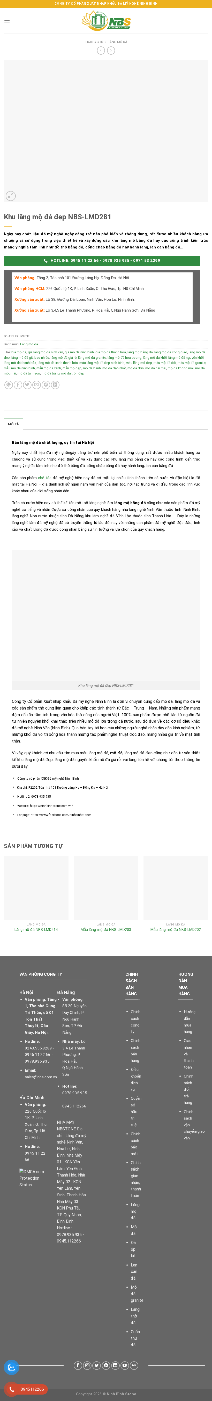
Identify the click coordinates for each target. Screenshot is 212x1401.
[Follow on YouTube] (124, 1365)
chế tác (44, 478)
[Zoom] (11, 196)
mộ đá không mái (181, 368)
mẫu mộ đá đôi (165, 363)
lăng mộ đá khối (155, 358)
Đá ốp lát (133, 1249)
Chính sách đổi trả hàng (188, 1089)
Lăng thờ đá (135, 1316)
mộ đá (116, 752)
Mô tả (13, 424)
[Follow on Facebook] (78, 1365)
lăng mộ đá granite (92, 358)
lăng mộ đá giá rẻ (64, 358)
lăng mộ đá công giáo (170, 352)
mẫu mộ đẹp (72, 368)
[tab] (13, 424)
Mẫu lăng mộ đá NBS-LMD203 (106, 930)
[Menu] (7, 20)
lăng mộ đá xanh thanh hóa (58, 363)
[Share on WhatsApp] (8, 385)
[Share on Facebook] (18, 385)
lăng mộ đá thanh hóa (20, 363)
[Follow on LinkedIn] (115, 1365)
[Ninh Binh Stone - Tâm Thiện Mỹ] (106, 21)
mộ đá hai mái (155, 368)
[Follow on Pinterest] (106, 1365)
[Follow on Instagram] (87, 1365)
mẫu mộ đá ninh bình (19, 368)
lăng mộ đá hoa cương (124, 358)
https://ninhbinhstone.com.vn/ (51, 806)
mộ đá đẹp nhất (114, 368)
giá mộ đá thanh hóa (110, 352)
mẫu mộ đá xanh (48, 368)
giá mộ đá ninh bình (79, 352)
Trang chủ (94, 42)
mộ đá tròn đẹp (72, 373)
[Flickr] (134, 1365)
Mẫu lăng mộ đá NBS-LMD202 (175, 930)
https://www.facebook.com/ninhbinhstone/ (61, 815)
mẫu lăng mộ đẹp (139, 363)
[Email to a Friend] (36, 385)
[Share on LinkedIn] (55, 385)
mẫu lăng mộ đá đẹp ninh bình (101, 363)
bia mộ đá (18, 352)
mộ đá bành (92, 368)
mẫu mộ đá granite (192, 363)
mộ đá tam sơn (29, 373)
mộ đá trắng (51, 373)
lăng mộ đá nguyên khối (186, 358)
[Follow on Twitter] (96, 1365)
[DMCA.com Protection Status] (34, 1177)
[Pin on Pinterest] (46, 385)
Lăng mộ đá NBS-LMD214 (36, 930)
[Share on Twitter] (27, 385)
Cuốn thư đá (135, 1338)
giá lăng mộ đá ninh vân (45, 352)
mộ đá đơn (135, 368)
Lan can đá (134, 1272)
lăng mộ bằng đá (140, 352)
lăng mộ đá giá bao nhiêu (30, 358)
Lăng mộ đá (117, 42)
